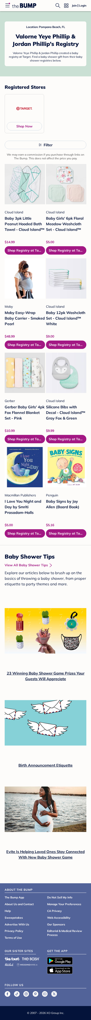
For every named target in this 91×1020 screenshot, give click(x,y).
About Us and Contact (19, 904)
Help (8, 911)
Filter (48, 145)
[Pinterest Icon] (35, 994)
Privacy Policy (14, 931)
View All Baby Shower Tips (26, 565)
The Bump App (14, 897)
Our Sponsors (56, 924)
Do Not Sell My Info (59, 897)
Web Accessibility (58, 917)
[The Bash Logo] (31, 958)
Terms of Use (13, 937)
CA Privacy (54, 911)
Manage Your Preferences (64, 904)
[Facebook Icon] (7, 994)
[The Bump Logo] (24, 5)
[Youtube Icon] (45, 994)
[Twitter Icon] (54, 994)
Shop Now (24, 126)
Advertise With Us (17, 924)
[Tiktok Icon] (17, 994)
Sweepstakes (14, 917)
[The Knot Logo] (12, 958)
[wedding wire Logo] (27, 964)
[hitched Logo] (9, 964)
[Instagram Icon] (26, 994)
